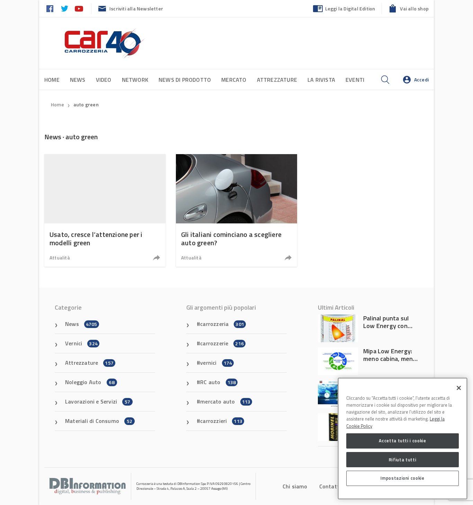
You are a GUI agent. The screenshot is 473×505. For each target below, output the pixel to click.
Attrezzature (277, 80)
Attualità (60, 257)
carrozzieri (221, 421)
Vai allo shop (414, 8)
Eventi (355, 80)
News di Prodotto (185, 80)
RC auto (218, 382)
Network (135, 80)
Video (103, 80)
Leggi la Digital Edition (350, 8)
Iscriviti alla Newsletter (136, 8)
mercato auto (225, 401)
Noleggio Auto (90, 382)
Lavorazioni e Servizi (97, 401)
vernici (216, 362)
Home (52, 80)
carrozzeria (222, 324)
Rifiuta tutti (403, 459)
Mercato (233, 80)
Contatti (330, 486)
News (78, 80)
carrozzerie (222, 343)
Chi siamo (295, 486)
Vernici (81, 343)
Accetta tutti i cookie (402, 440)
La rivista (321, 80)
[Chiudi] (458, 388)
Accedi (421, 79)
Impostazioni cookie (402, 478)
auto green (86, 104)
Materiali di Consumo (98, 421)
